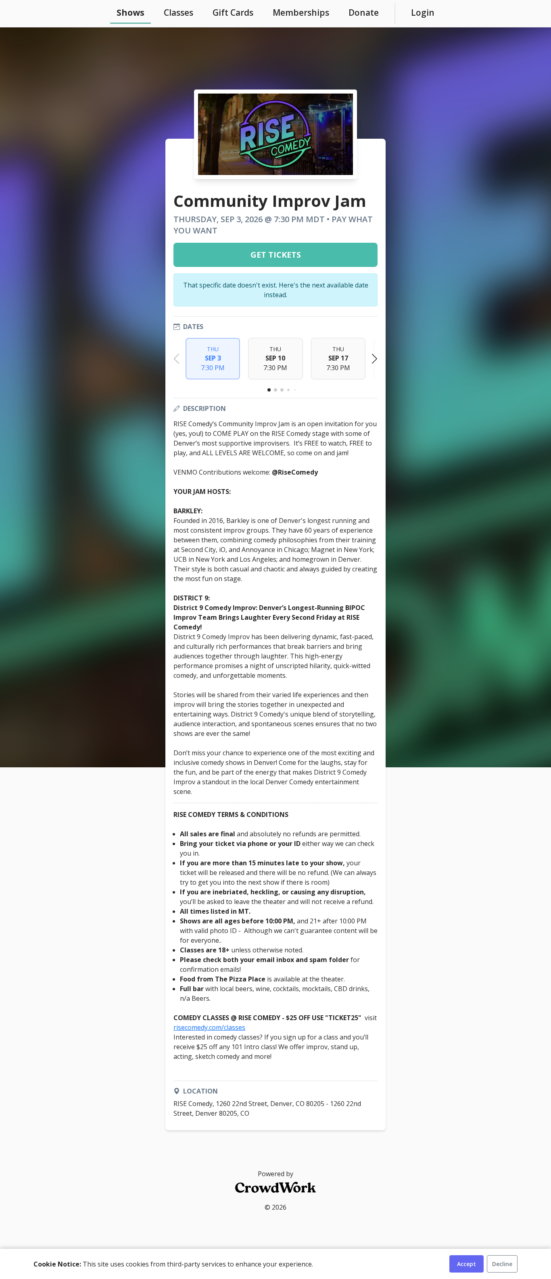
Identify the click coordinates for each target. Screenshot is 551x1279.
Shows (130, 12)
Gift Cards (233, 12)
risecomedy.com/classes (209, 1027)
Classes (178, 12)
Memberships (301, 12)
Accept (466, 1264)
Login (422, 12)
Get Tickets (275, 254)
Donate (364, 12)
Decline (502, 1264)
